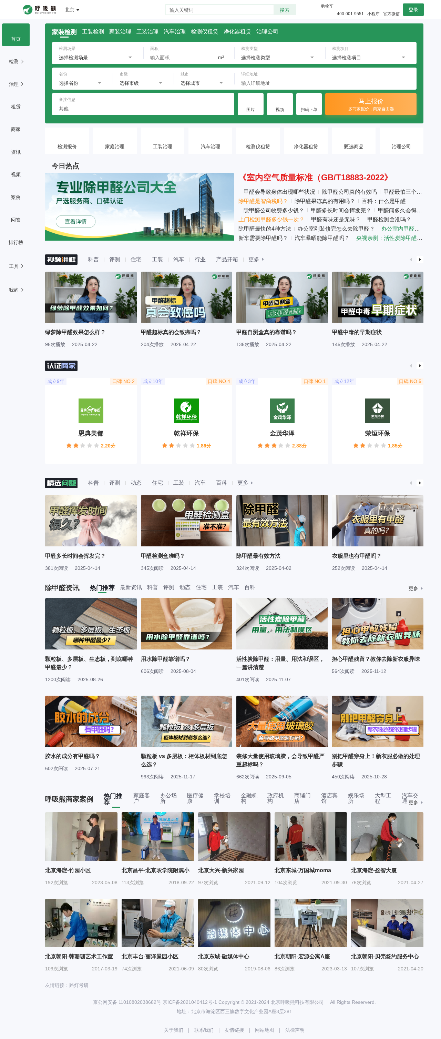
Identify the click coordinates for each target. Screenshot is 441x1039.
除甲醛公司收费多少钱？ (274, 210)
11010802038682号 (140, 1002)
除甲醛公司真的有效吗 (349, 192)
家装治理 (120, 31)
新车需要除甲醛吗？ (263, 238)
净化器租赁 (237, 31)
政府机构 (275, 798)
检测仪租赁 (204, 31)
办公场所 (168, 798)
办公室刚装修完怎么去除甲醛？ (336, 229)
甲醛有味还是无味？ (336, 219)
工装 (157, 259)
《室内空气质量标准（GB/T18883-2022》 (315, 177)
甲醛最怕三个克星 (405, 192)
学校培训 (222, 798)
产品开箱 (227, 259)
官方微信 (391, 13)
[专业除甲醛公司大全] (139, 207)
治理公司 (267, 31)
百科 (221, 483)
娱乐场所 (356, 798)
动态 (136, 483)
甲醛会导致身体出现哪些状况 (279, 192)
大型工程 (383, 798)
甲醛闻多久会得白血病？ (408, 210)
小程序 (373, 13)
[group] (91, 309)
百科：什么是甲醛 (384, 201)
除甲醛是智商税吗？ (263, 201)
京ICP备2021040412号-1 (190, 1002)
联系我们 (204, 1030)
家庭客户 (141, 798)
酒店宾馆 (329, 798)
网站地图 (264, 1030)
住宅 (136, 259)
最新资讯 (131, 587)
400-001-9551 (350, 13)
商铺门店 (302, 798)
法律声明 (295, 1030)
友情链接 (234, 1030)
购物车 (327, 6)
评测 (114, 259)
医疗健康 (195, 798)
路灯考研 (79, 985)
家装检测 (64, 32)
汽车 (178, 259)
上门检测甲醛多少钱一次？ (271, 219)
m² (221, 57)
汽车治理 (175, 31)
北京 (69, 9)
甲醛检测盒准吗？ (389, 219)
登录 (413, 9)
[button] (411, 259)
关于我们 (173, 1030)
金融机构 (249, 798)
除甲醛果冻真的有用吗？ (325, 201)
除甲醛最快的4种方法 (264, 229)
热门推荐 (102, 588)
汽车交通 (410, 798)
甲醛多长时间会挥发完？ (341, 210)
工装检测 (93, 31)
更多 (253, 259)
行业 (200, 259)
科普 (93, 259)
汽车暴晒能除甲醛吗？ (322, 238)
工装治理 (147, 31)
